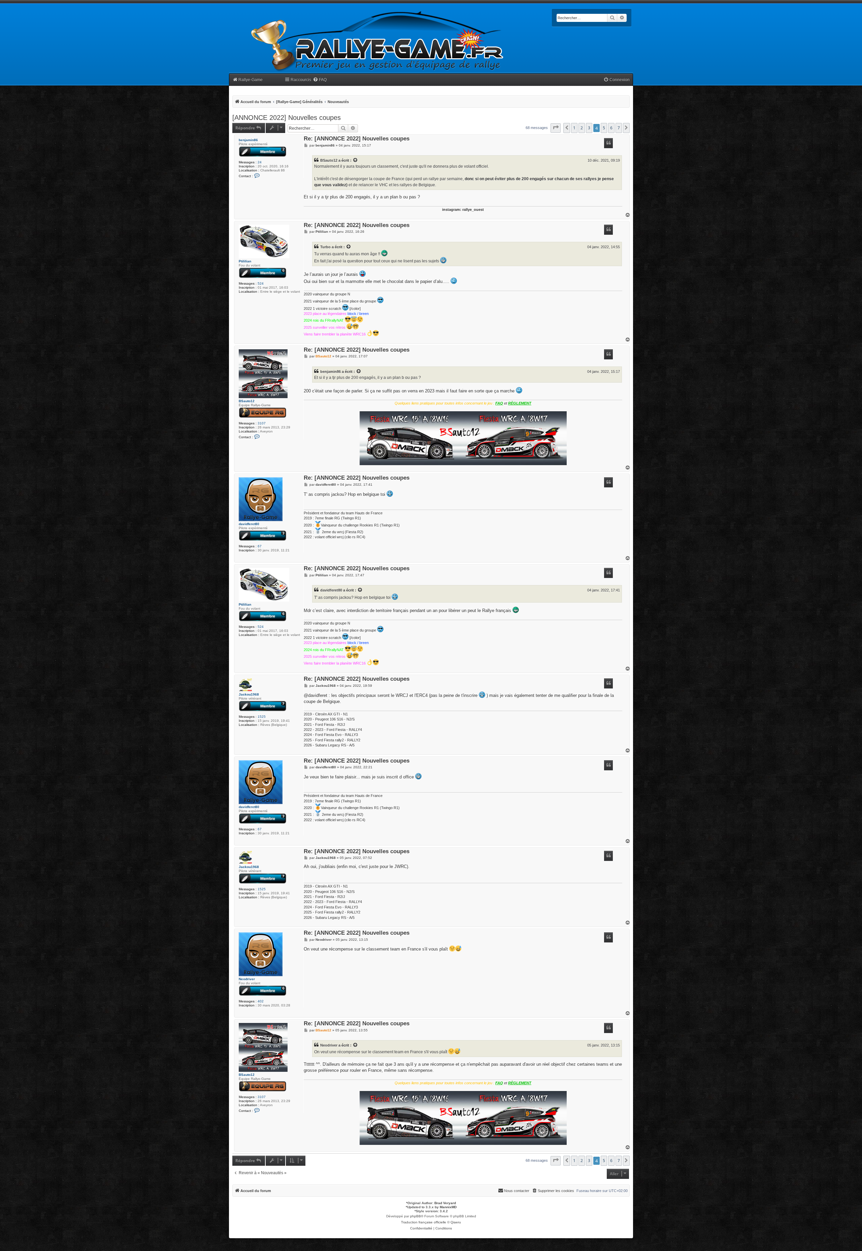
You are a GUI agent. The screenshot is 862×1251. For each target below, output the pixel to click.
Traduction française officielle (423, 1222)
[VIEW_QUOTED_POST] (356, 160)
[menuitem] (320, 80)
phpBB (415, 1216)
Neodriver (247, 979)
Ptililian (245, 261)
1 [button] (574, 128)
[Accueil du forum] (377, 41)
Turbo (325, 247)
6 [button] (611, 128)
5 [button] (604, 128)
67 (260, 546)
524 (261, 283)
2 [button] (582, 128)
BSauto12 (328, 160)
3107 (262, 423)
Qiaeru (456, 1222)
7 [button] (619, 128)
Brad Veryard (445, 1203)
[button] (556, 128)
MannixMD (448, 1207)
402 (261, 1001)
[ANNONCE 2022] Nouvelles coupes (286, 118)
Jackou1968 (249, 694)
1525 (262, 716)
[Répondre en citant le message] (608, 143)
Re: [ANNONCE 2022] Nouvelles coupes (356, 138)
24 (260, 162)
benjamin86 (248, 140)
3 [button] (589, 128)
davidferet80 (249, 524)
